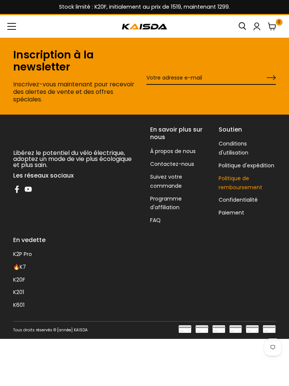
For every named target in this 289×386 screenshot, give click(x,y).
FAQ (155, 220)
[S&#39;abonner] (262, 78)
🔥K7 (19, 267)
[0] (272, 26)
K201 (18, 292)
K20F (19, 279)
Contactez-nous (172, 164)
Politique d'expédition (246, 165)
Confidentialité (238, 200)
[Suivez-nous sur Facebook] (17, 189)
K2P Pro (22, 254)
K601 (18, 305)
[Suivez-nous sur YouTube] (28, 189)
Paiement (231, 212)
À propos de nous (173, 151)
